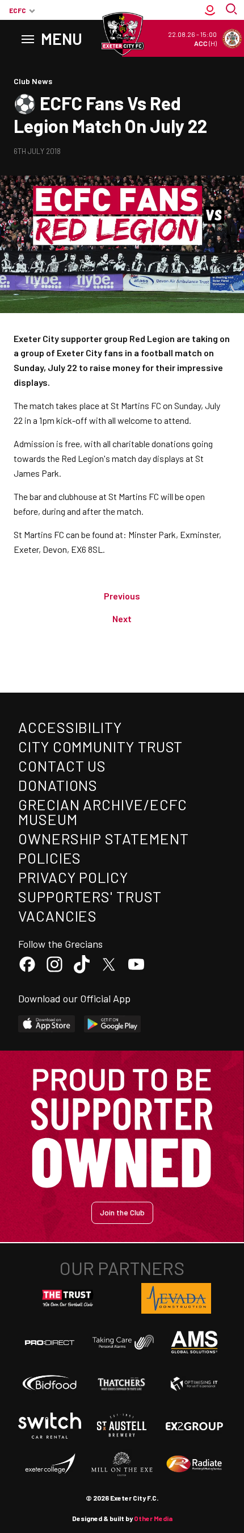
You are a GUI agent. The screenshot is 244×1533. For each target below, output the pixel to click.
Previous (122, 595)
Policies (49, 858)
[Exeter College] (49, 1464)
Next (122, 618)
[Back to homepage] (122, 34)
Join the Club (122, 1212)
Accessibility (70, 727)
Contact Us (62, 765)
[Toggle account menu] (210, 10)
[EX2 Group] (194, 1425)
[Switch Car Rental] (49, 1426)
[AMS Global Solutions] (194, 1342)
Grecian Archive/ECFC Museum (102, 811)
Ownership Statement (103, 838)
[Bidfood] (49, 1384)
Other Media (153, 1518)
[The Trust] (68, 1298)
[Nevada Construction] (176, 1298)
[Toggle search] (232, 10)
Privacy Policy (73, 877)
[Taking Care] (121, 1342)
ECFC (17, 10)
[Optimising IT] (194, 1384)
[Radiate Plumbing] (194, 1464)
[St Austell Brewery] (121, 1425)
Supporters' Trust (90, 896)
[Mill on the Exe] (121, 1464)
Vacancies (57, 915)
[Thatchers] (121, 1384)
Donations (58, 785)
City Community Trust (100, 746)
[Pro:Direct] (49, 1342)
